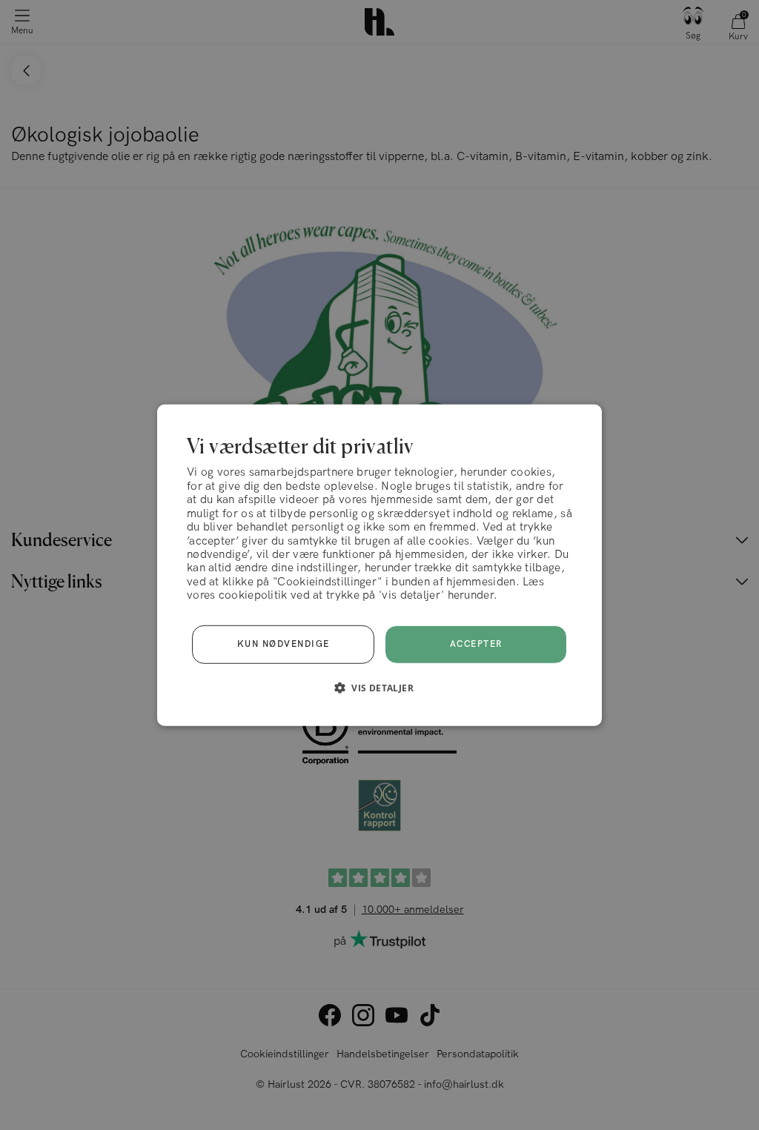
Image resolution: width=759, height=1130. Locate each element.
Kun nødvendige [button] (283, 644)
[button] (379, 688)
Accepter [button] (476, 644)
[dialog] (379, 564)
